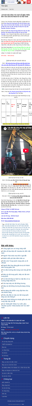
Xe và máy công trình (7, 341)
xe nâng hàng (5, 350)
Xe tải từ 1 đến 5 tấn (7, 373)
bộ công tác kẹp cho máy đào (20, 227)
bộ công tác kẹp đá (17, 232)
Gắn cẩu (4, 393)
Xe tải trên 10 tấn (6, 376)
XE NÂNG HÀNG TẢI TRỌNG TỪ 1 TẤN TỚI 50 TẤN (16, 367)
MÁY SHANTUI (6, 382)
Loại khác (4, 396)
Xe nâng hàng (5, 390)
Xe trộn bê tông (6, 388)
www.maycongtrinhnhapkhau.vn (14, 404)
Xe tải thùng (5, 355)
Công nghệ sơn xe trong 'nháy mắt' (14, 248)
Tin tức (11, 9)
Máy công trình (6, 385)
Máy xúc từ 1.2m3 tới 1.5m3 (9, 364)
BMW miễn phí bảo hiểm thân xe (14, 258)
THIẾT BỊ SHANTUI (7, 344)
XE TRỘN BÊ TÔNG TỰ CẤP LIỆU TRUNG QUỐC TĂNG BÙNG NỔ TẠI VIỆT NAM (15, 305)
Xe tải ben (4, 352)
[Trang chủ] (16, 1)
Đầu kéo (4, 347)
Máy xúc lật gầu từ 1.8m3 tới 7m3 (10, 370)
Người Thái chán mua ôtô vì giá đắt (14, 256)
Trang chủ (4, 9)
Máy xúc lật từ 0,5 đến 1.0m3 (9, 362)
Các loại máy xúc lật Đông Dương (14, 283)
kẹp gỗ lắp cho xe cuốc (14, 234)
